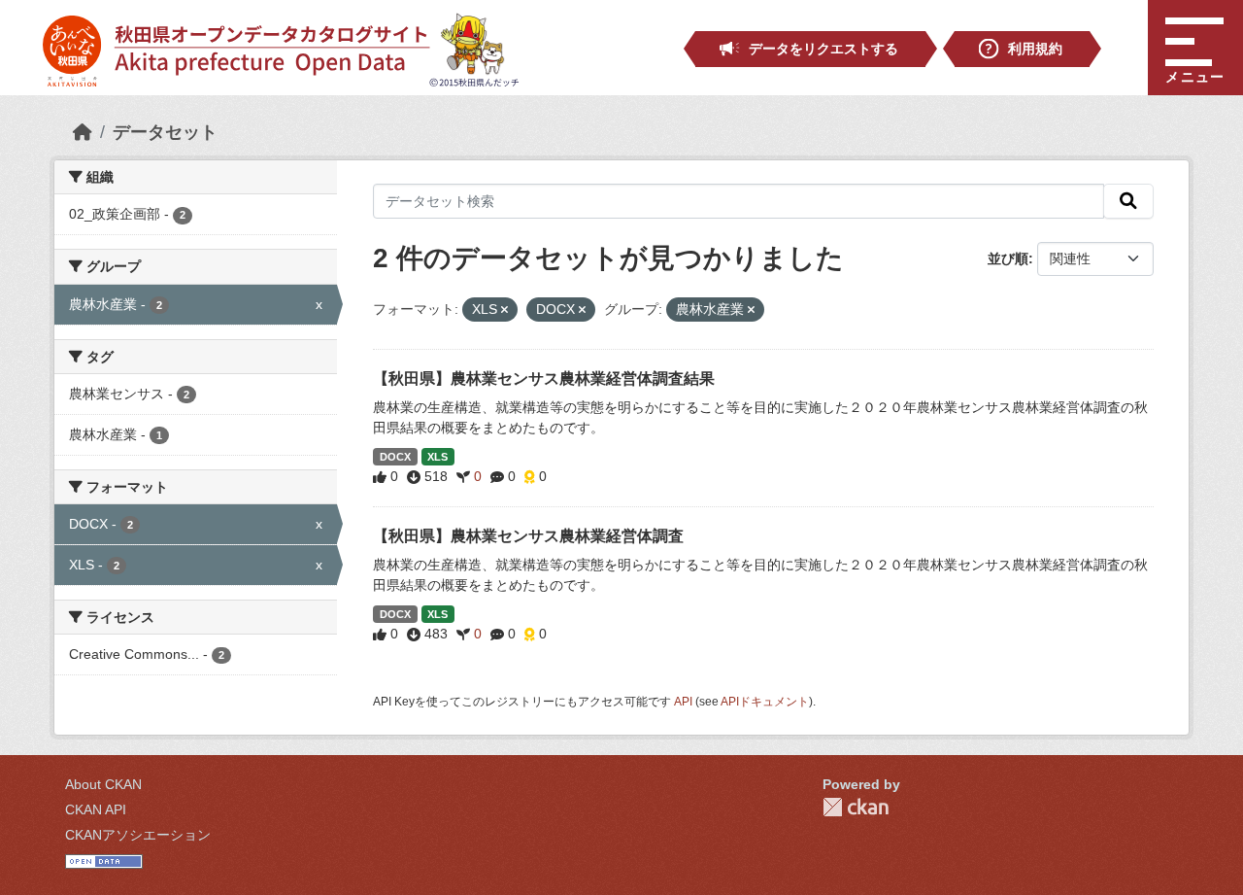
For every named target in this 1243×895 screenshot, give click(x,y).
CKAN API (95, 809)
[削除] (504, 310)
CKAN (856, 807)
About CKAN (103, 784)
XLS (437, 457)
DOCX (395, 457)
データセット (165, 132)
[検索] (1128, 201)
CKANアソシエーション (138, 835)
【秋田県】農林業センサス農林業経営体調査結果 (544, 378)
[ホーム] (82, 132)
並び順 (1008, 258)
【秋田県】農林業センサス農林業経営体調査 (528, 536)
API (683, 701)
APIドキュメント (765, 701)
